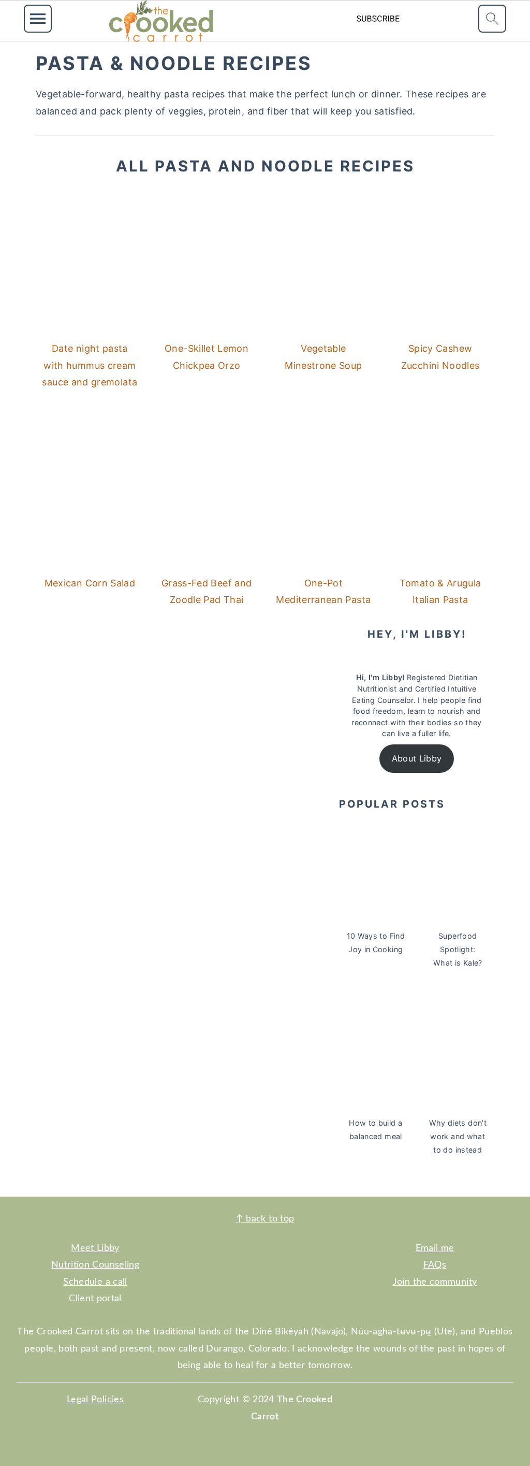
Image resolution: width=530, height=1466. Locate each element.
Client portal (95, 1298)
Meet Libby (95, 1248)
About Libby (417, 758)
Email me (435, 1248)
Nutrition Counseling (95, 1265)
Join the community (435, 1282)
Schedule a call (95, 1282)
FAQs (434, 1265)
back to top (265, 1219)
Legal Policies (95, 1399)
